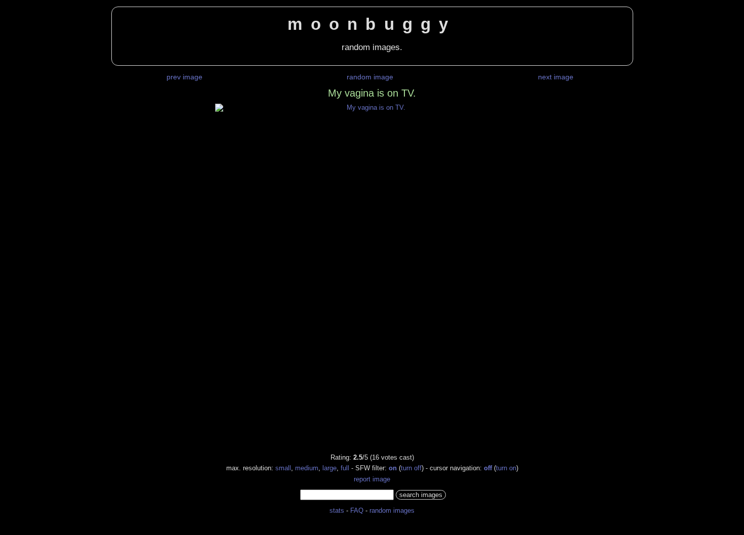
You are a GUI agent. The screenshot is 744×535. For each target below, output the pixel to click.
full (345, 468)
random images (392, 510)
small (283, 468)
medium (306, 468)
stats (336, 510)
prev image (184, 77)
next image (555, 77)
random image (370, 77)
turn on (506, 468)
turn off (411, 468)
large (329, 468)
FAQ (356, 510)
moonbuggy (371, 24)
